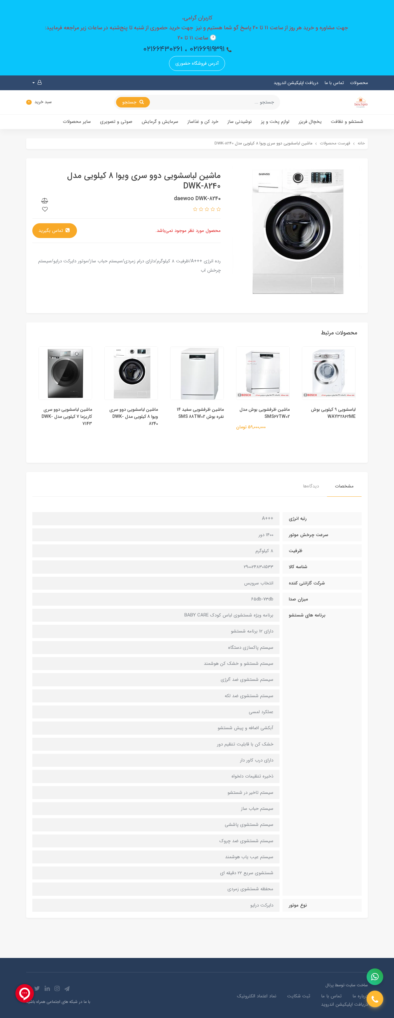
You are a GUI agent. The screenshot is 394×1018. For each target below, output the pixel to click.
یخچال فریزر (310, 121)
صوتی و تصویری (116, 121)
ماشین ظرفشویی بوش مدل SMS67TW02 (264, 413)
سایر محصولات (77, 121)
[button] (37, 82)
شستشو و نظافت (347, 121)
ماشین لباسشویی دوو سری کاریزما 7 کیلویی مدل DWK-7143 (67, 416)
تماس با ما (334, 83)
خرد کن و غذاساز (202, 121)
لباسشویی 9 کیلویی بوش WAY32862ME (333, 413)
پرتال (329, 985)
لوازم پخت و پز (275, 121)
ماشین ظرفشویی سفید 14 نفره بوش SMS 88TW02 (200, 413)
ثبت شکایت (298, 996)
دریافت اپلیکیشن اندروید (296, 83)
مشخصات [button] (344, 486)
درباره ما (360, 996)
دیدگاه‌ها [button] (311, 486)
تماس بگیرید (51, 230)
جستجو (130, 102)
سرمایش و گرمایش (160, 121)
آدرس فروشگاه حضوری (197, 63)
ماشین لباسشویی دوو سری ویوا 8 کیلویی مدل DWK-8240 (133, 416)
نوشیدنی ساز (239, 121)
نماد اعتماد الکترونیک (256, 996)
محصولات (359, 83)
